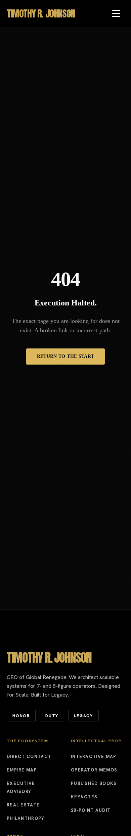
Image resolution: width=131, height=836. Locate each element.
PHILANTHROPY (26, 818)
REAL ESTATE (23, 805)
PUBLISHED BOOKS (94, 783)
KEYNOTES (84, 797)
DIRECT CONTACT (29, 756)
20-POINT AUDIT (91, 810)
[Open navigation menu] (116, 13)
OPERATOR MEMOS (94, 770)
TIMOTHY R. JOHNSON (41, 13)
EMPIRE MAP (22, 770)
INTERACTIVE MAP (94, 756)
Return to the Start (65, 356)
